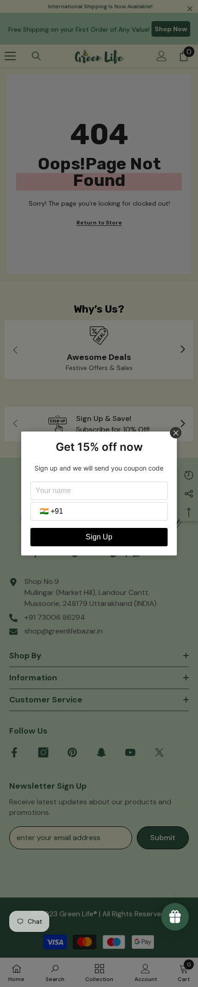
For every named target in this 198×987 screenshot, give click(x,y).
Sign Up (99, 537)
